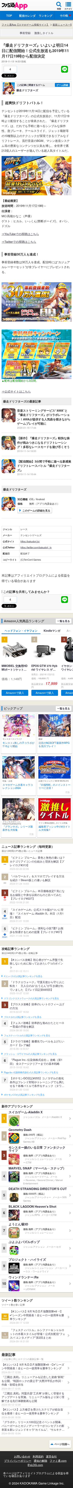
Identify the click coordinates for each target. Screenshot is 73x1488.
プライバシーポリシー (17, 1461)
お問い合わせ (22, 1456)
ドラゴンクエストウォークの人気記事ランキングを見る (31, 998)
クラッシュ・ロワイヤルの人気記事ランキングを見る (30, 1054)
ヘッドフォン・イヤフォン (21, 630)
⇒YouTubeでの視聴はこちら (20, 234)
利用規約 (38, 1456)
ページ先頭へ (61, 1444)
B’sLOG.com (35, 1465)
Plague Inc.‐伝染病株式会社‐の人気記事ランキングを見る (31, 1072)
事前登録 (25, 33)
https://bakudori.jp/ (30, 541)
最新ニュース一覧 (63, 24)
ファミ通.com (58, 1461)
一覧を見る (63, 621)
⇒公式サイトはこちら (16, 391)
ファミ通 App (15, 6)
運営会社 (51, 1456)
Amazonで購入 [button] (15, 693)
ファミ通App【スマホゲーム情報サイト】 (25, 24)
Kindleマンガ (52, 630)
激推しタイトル (43, 33)
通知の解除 (40, 1461)
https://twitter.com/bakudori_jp (36, 547)
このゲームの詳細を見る (36, 510)
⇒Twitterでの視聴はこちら (19, 242)
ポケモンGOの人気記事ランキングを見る (24, 1095)
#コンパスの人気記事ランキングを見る (23, 976)
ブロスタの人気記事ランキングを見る (22, 1017)
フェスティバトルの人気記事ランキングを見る (27, 1035)
